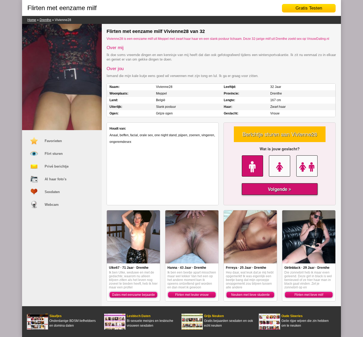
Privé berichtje (57, 166)
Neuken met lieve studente (250, 295)
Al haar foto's (55, 179)
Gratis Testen (309, 8)
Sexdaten (52, 192)
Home (31, 20)
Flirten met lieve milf (308, 295)
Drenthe (45, 20)
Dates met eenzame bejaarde (133, 295)
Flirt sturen (54, 154)
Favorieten (53, 141)
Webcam (52, 205)
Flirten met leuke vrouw (192, 295)
